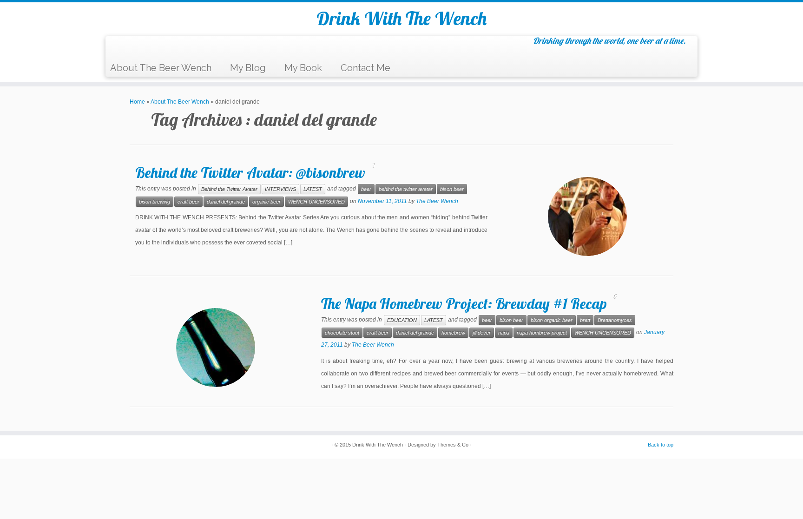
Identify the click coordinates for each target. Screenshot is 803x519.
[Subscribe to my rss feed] (118, 48)
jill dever (482, 332)
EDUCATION (402, 320)
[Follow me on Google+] (153, 48)
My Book (303, 67)
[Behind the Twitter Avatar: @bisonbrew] (587, 216)
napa (503, 332)
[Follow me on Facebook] (141, 48)
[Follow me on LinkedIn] (176, 48)
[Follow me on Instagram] (165, 48)
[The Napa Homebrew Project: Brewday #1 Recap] (215, 347)
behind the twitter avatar (406, 189)
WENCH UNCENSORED (316, 201)
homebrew (453, 332)
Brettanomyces (615, 320)
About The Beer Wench (160, 67)
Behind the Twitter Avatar (229, 189)
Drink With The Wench (401, 18)
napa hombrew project (542, 332)
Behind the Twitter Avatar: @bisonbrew (250, 172)
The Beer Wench (437, 201)
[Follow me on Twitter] (130, 48)
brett (585, 320)
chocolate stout (342, 332)
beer (366, 189)
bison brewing (154, 201)
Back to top (660, 444)
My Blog (248, 67)
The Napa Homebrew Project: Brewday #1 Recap (464, 303)
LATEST (312, 189)
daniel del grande (226, 201)
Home (137, 102)
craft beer (188, 201)
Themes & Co (452, 444)
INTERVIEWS (280, 189)
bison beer (452, 189)
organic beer (266, 201)
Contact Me (365, 67)
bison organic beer (552, 320)
